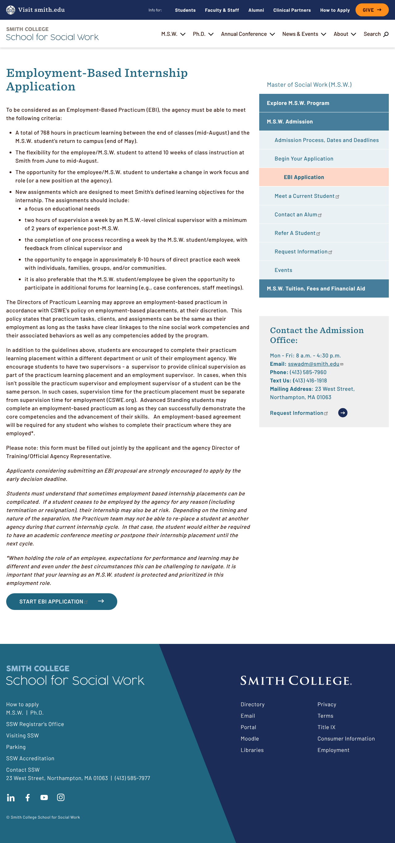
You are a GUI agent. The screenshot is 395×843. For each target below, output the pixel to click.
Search (372, 33)
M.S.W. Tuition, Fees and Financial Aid (316, 288)
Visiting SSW (22, 735)
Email (248, 715)
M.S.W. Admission (290, 121)
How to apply (22, 704)
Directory (253, 704)
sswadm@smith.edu (313, 363)
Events (284, 269)
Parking (16, 746)
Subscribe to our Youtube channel (44, 797)
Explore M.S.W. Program (298, 102)
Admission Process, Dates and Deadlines (327, 139)
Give (368, 10)
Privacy (327, 704)
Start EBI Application (51, 601)
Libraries (252, 749)
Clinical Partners (292, 10)
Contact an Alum (296, 214)
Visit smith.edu (41, 10)
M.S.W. (169, 33)
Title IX (327, 727)
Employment (334, 749)
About (341, 33)
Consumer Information (346, 738)
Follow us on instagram (60, 797)
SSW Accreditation (30, 758)
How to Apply (335, 10)
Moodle (250, 738)
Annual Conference (244, 33)
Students (185, 10)
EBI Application (304, 176)
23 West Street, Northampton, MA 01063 (57, 777)
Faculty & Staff (222, 10)
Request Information (301, 251)
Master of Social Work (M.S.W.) (309, 84)
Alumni (256, 10)
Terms (326, 715)
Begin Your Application (304, 158)
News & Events (300, 33)
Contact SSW (23, 769)
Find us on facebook (27, 797)
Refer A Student (295, 232)
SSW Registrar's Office (35, 723)
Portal (248, 727)
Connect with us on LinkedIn (10, 797)
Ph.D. (199, 33)
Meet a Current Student (305, 195)
